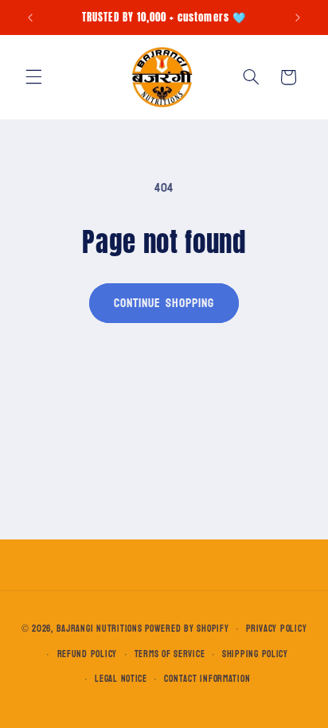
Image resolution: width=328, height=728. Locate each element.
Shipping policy (255, 654)
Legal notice (121, 679)
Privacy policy (276, 629)
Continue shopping (164, 303)
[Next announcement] (297, 17)
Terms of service (170, 654)
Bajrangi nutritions (100, 629)
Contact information (207, 679)
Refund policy (87, 654)
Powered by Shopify (186, 629)
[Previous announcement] (30, 17)
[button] (33, 77)
